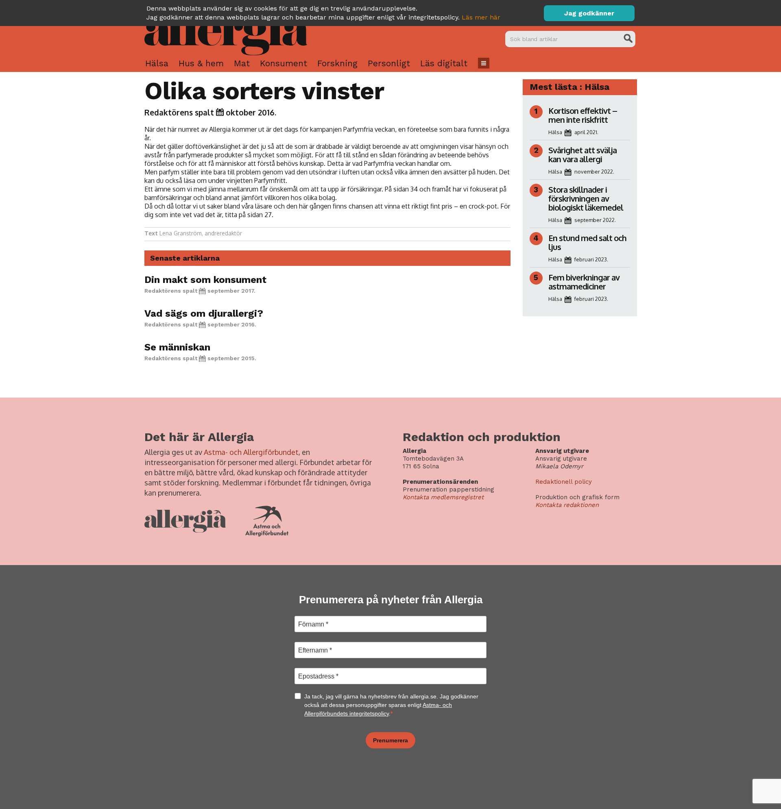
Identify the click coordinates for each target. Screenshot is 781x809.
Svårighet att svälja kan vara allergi (582, 154)
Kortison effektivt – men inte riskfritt (582, 115)
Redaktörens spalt (179, 112)
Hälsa (156, 63)
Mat (242, 63)
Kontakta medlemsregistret (443, 497)
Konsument (283, 63)
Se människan (177, 347)
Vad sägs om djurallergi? (203, 313)
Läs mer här (481, 17)
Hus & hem (201, 63)
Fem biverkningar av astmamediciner (584, 281)
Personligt (389, 63)
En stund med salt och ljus (587, 242)
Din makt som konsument (205, 279)
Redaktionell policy (563, 481)
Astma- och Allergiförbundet (251, 452)
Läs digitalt (443, 63)
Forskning (337, 63)
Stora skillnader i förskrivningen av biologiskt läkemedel (585, 198)
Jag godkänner (589, 13)
